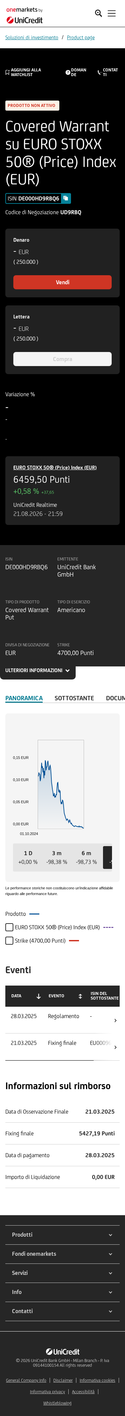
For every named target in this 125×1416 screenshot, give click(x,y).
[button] (28, 857)
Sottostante (74, 698)
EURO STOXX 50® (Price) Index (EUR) (55, 467)
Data (16, 995)
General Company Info (26, 1380)
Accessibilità (83, 1391)
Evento (56, 995)
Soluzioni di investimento (31, 37)
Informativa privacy (47, 1391)
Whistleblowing (57, 1403)
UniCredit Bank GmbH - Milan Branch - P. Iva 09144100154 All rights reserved (70, 1363)
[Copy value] (65, 198)
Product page (81, 37)
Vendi (62, 282)
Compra (62, 359)
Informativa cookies (97, 1380)
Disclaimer (63, 1380)
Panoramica (24, 698)
